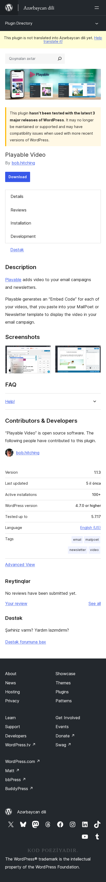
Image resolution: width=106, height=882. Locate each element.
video (94, 550)
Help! (10, 401)
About (10, 673)
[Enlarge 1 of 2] (44, 352)
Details (17, 196)
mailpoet (92, 539)
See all (95, 603)
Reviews (18, 209)
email (77, 539)
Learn (10, 717)
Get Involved (68, 717)
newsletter (77, 550)
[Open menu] (98, 7)
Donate (65, 735)
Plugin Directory (18, 23)
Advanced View (20, 564)
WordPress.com (22, 761)
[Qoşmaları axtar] (60, 59)
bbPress (15, 779)
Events (62, 726)
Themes (63, 682)
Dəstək (17, 249)
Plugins (62, 691)
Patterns (64, 700)
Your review (16, 603)
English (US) (90, 527)
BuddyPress (19, 788)
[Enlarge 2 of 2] (93, 352)
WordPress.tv (20, 744)
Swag (63, 744)
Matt (12, 770)
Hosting (12, 691)
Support (12, 726)
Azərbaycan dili (31, 811)
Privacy (12, 700)
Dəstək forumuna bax (25, 641)
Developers (15, 735)
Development (23, 236)
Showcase (65, 673)
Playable (13, 279)
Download (17, 177)
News (10, 682)
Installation (21, 223)
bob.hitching (23, 162)
